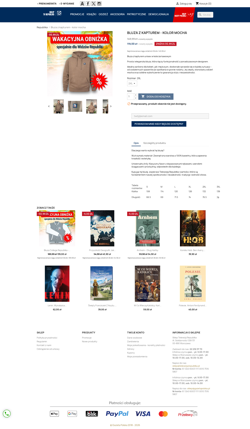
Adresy (130, 349)
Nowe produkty (89, 341)
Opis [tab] (136, 143)
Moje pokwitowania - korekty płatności (146, 345)
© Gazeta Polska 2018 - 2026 (125, 425)
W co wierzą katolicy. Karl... (147, 305)
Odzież (103, 14)
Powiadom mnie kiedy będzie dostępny (159, 124)
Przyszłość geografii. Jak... (102, 250)
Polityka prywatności (47, 337)
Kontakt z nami (44, 345)
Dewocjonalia (158, 14)
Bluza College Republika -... (57, 250)
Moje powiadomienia (137, 356)
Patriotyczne (136, 14)
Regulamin (42, 341)
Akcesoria (117, 14)
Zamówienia (133, 341)
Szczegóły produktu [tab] (154, 143)
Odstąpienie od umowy (48, 349)
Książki (91, 14)
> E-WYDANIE (66, 3)
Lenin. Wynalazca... (57, 305)
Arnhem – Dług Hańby (147, 250)
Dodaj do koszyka (155, 96)
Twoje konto (135, 332)
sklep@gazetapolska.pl (198, 388)
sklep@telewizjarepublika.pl (186, 366)
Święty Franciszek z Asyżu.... (102, 305)
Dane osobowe (134, 337)
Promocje (77, 14)
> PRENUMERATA (46, 3)
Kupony (131, 352)
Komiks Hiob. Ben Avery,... (192, 250)
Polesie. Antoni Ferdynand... (193, 305)
